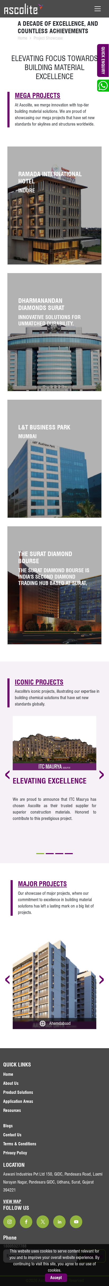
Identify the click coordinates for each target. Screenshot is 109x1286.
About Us (11, 1083)
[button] (40, 853)
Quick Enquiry (103, 60)
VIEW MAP (12, 1201)
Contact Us (12, 1134)
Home (22, 38)
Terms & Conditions (19, 1143)
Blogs (8, 1125)
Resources (12, 1110)
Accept (56, 1277)
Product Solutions (18, 1092)
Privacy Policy (15, 1152)
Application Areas (18, 1101)
